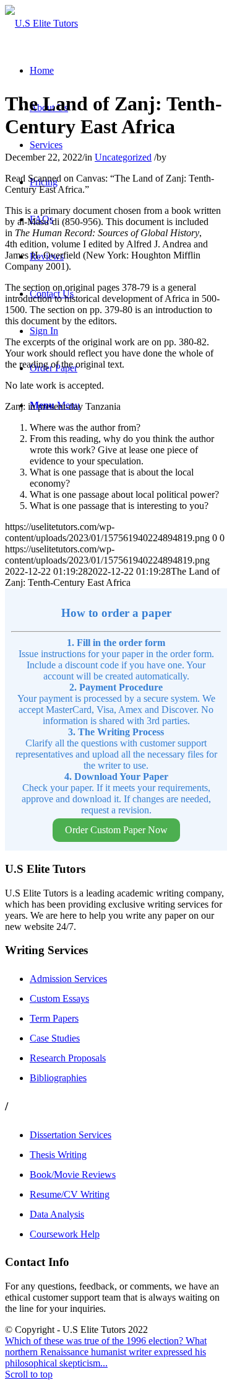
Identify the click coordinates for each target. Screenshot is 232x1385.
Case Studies (55, 1038)
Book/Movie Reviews (73, 1174)
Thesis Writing (58, 1154)
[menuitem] (42, 70)
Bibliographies (58, 1078)
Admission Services (68, 978)
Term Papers (54, 1018)
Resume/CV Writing (70, 1194)
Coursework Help (65, 1234)
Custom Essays (59, 998)
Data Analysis (57, 1214)
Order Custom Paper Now (116, 830)
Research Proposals (68, 1058)
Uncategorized (123, 157)
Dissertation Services (70, 1135)
